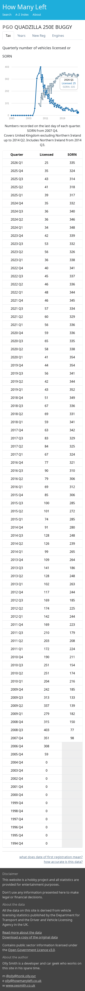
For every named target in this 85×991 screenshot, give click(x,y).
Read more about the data (22, 932)
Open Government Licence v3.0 (31, 950)
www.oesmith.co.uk (20, 985)
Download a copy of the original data (30, 937)
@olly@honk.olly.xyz (21, 976)
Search (6, 14)
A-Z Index (22, 14)
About (37, 14)
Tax (8, 35)
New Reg (38, 35)
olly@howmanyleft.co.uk (23, 981)
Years (21, 35)
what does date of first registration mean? (51, 857)
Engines (58, 35)
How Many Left (24, 7)
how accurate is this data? (63, 862)
